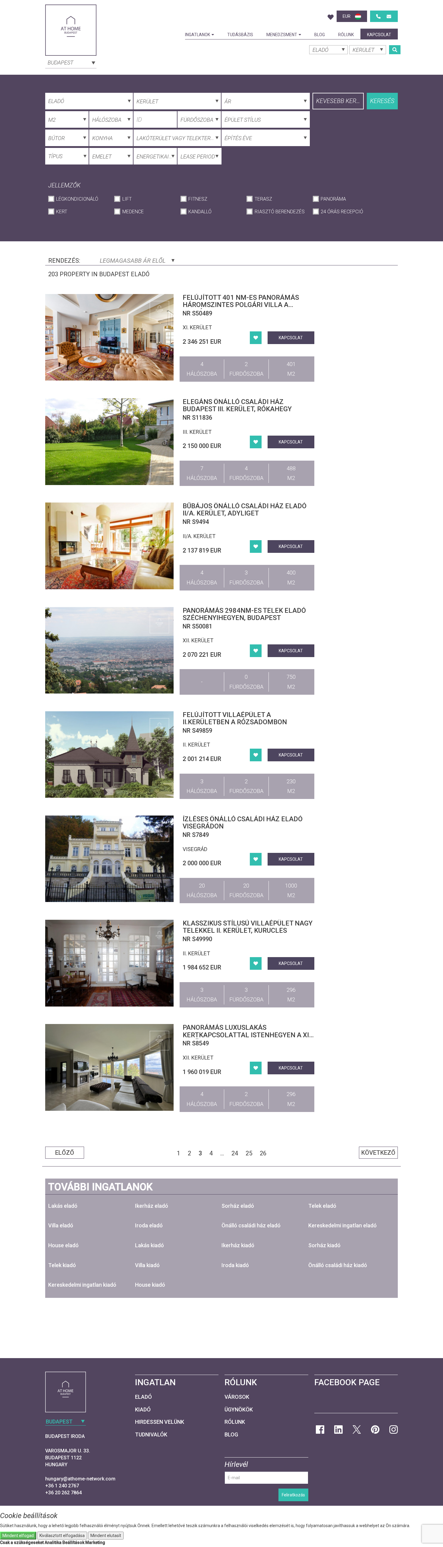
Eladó (143, 1397)
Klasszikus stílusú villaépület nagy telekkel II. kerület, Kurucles (248, 926)
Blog (319, 34)
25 (249, 1153)
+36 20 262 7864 (63, 1492)
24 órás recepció (342, 212)
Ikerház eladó (151, 1206)
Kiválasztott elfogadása (62, 1535)
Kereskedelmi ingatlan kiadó (82, 1285)
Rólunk (346, 34)
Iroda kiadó (235, 1265)
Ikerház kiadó (238, 1245)
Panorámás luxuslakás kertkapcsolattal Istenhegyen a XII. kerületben (247, 1035)
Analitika (53, 1542)
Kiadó (143, 1409)
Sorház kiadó (324, 1245)
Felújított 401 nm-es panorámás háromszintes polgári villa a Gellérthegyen (241, 305)
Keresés (382, 101)
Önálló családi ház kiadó (337, 1265)
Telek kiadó (62, 1265)
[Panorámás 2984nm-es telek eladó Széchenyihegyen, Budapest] (109, 650)
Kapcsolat (379, 34)
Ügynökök (239, 1409)
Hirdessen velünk (159, 1422)
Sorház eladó (238, 1206)
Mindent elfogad (18, 1535)
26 (263, 1153)
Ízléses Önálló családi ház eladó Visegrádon (243, 822)
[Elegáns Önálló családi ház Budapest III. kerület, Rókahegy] (109, 441)
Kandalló (200, 212)
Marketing (95, 1542)
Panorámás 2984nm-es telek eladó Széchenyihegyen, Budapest (244, 614)
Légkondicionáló (77, 199)
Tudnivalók (151, 1434)
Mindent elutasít (105, 1535)
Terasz (263, 199)
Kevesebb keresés (340, 101)
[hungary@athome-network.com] (389, 16)
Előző (64, 1152)
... (222, 1153)
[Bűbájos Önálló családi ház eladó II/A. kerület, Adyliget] (109, 546)
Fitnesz (197, 199)
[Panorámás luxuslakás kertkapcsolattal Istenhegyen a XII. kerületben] (109, 1067)
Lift (126, 199)
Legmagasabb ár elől (133, 260)
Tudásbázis (240, 34)
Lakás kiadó (149, 1245)
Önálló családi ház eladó (251, 1225)
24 (234, 1153)
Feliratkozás (293, 1494)
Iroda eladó (149, 1225)
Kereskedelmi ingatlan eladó (342, 1225)
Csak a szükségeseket (22, 1542)
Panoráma (333, 199)
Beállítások (73, 1542)
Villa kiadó (147, 1265)
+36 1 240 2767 (62, 1486)
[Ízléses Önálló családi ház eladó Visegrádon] (109, 859)
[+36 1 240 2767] (378, 16)
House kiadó (150, 1285)
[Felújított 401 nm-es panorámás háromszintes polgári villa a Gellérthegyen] (109, 337)
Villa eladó (60, 1225)
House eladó (63, 1245)
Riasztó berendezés (279, 212)
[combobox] (70, 62)
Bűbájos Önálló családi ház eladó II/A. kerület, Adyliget (244, 509)
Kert (61, 212)
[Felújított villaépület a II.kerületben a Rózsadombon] (109, 754)
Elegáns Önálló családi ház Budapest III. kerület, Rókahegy (237, 405)
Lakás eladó (62, 1206)
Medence (132, 212)
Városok (237, 1397)
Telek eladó (322, 1206)
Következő (378, 1152)
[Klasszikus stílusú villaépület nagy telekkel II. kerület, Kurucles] (109, 963)
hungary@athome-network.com (80, 1479)
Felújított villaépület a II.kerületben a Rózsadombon (235, 718)
